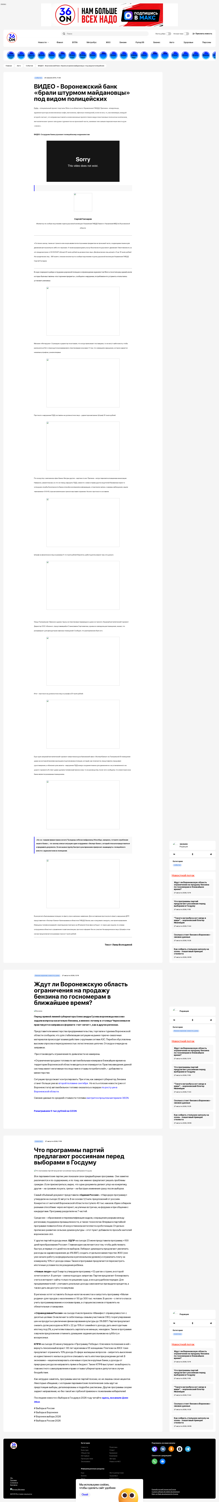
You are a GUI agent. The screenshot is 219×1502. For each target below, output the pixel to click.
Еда (82, 1473)
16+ (11, 1478)
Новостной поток (183, 875)
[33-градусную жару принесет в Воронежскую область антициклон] (185, 55)
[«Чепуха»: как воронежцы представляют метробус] (42, 55)
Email (162, 1461)
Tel (154, 1461)
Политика (38, 1141)
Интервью (85, 1456)
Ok (171, 1449)
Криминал (113, 1453)
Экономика (85, 1461)
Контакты (13, 1485)
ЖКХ (108, 42)
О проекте (14, 1482)
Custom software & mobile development (166, 1492)
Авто (171, 42)
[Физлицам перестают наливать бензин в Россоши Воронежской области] (124, 55)
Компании (113, 1456)
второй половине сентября (73, 1083)
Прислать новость (204, 34)
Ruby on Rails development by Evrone (165, 1494)
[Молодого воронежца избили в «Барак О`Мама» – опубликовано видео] (103, 55)
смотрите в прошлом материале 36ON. (107, 1097)
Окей (85, 1494)
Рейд (36, 108)
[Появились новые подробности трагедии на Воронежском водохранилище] (134, 55)
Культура (84, 1450)
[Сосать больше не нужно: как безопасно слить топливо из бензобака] (93, 55)
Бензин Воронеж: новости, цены (47, 975)
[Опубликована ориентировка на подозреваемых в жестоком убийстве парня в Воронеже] (83, 55)
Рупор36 (140, 42)
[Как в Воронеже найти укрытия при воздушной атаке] (144, 55)
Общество (85, 1453)
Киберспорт (114, 1478)
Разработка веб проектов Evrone (164, 1489)
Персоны (206, 42)
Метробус (92, 42)
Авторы (113, 1459)
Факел (60, 42)
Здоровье (188, 42)
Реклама (13, 1480)
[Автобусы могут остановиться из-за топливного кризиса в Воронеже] (196, 55)
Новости (42, 42)
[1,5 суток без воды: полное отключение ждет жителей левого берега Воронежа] (165, 55)
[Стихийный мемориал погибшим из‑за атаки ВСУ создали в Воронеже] (206, 55)
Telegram (188, 1449)
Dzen (179, 1449)
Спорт (112, 1450)
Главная (9, 66)
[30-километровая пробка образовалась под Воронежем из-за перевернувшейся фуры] (52, 55)
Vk (163, 1449)
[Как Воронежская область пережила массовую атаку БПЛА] (175, 55)
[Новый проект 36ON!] (62, 55)
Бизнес (156, 42)
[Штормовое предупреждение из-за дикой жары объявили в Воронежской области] (155, 55)
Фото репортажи (117, 1473)
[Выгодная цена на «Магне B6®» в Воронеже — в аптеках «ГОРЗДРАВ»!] (21, 55)
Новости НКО (115, 1461)
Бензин (123, 42)
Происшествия (87, 1459)
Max (154, 1449)
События (29, 66)
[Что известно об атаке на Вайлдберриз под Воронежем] (31, 55)
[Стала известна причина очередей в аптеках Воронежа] (11, 55)
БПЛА (75, 42)
